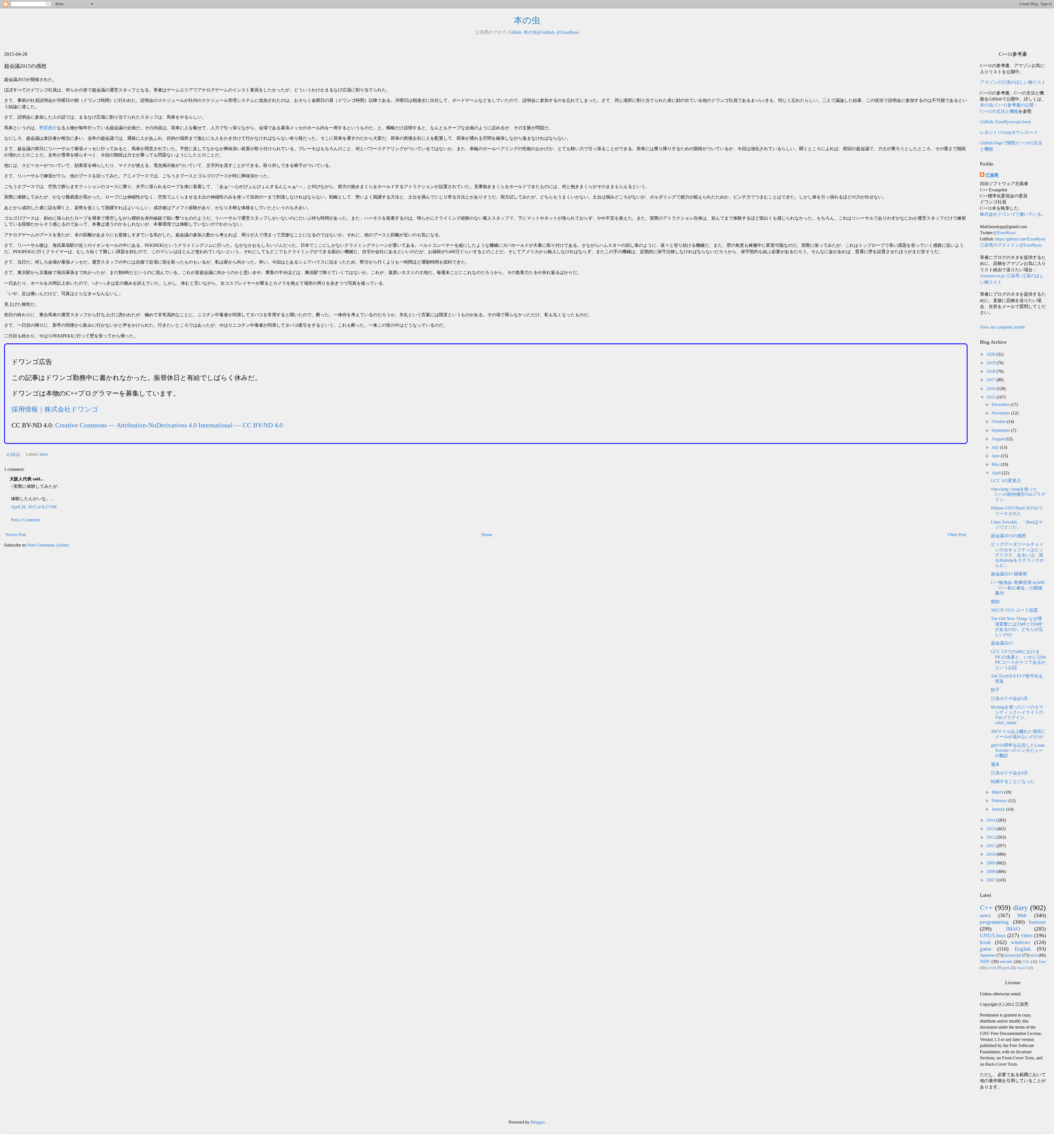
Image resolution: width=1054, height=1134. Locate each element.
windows (1020, 942)
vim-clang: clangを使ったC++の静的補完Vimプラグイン (1018, 494)
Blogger (537, 1122)
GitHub (515, 32)
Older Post (957, 534)
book (985, 942)
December (1001, 404)
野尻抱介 (48, 127)
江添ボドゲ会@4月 (1009, 773)
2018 (991, 371)
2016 (991, 388)
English (1023, 949)
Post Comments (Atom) (48, 545)
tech (1034, 955)
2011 (991, 845)
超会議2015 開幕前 (1009, 574)
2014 (991, 820)
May (996, 464)
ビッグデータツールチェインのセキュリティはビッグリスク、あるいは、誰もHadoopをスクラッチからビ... (1017, 555)
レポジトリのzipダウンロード (1009, 132)
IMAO (1013, 929)
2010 (991, 854)
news (985, 915)
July (996, 447)
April (997, 473)
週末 (995, 764)
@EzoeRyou (567, 32)
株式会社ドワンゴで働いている (1010, 214)
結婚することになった (1013, 781)
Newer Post (15, 534)
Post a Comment (25, 519)
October (999, 421)
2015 (991, 397)
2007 (991, 880)
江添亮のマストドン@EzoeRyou (1011, 245)
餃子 (995, 689)
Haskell (1022, 968)
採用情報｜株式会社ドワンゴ (55, 409)
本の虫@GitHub (539, 32)
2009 (991, 863)
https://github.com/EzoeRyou (1020, 239)
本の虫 (527, 20)
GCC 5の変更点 (1006, 480)
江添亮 (992, 175)
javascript (1013, 955)
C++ (986, 908)
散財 (995, 601)
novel (991, 967)
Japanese (987, 955)
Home (486, 534)
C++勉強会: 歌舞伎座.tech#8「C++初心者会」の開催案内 (1017, 587)
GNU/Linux (993, 935)
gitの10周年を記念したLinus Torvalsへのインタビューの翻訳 (1018, 750)
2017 (991, 379)
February (1000, 800)
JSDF (985, 961)
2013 (991, 828)
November (1001, 413)
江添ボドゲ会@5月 (1009, 698)
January (999, 809)
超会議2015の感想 (1008, 535)
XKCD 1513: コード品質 (1014, 610)
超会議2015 (1002, 643)
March (998, 792)
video (1027, 935)
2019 (991, 362)
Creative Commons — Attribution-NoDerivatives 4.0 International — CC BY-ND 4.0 (169, 425)
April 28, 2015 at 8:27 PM (34, 507)
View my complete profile (1002, 327)
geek (1006, 967)
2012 (991, 837)
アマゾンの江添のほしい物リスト (1013, 82)
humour (1037, 922)
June (996, 455)
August (998, 438)
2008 (991, 871)
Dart (1042, 961)
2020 (991, 354)
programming (994, 922)
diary (44, 454)
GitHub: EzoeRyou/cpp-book (1005, 121)
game (985, 949)
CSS (1025, 961)
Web (1022, 915)
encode (1006, 961)
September (1001, 430)
